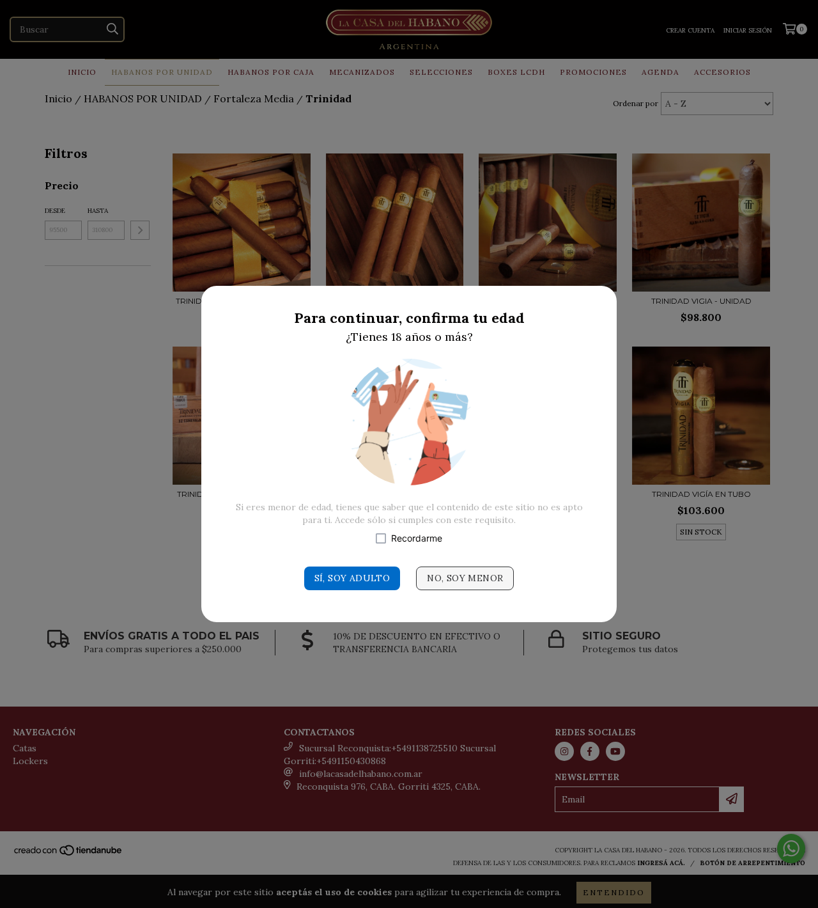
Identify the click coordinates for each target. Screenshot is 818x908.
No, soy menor (465, 578)
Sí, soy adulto (352, 578)
